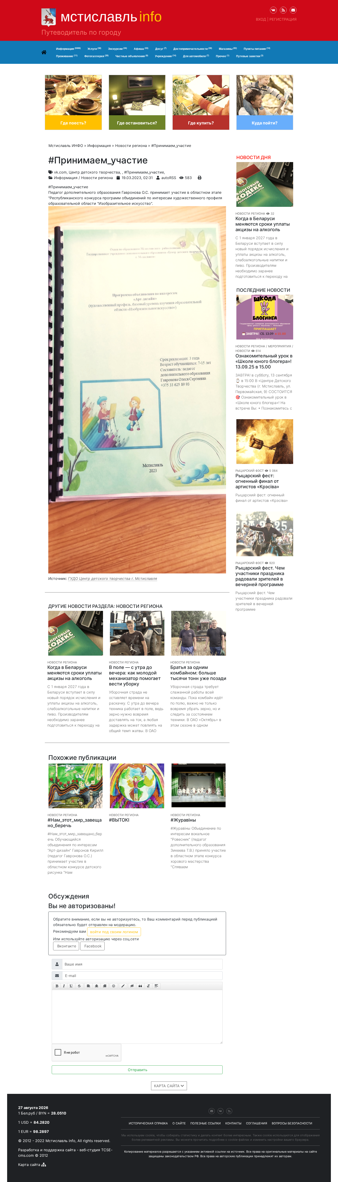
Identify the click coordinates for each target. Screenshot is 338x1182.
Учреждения (165, 56)
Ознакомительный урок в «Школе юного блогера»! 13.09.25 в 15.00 (263, 361)
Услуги (94, 49)
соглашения (256, 1123)
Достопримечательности (192, 49)
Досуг (160, 49)
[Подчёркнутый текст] (71, 986)
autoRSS (168, 177)
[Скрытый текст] (132, 986)
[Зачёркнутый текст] (79, 986)
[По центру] (96, 986)
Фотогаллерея (96, 56)
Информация (68, 49)
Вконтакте (66, 946)
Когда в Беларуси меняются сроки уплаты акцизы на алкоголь (262, 224)
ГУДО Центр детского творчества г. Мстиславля (112, 578)
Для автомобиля (196, 56)
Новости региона (97, 177)
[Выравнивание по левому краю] (88, 986)
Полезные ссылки (205, 1123)
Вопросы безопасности (292, 1123)
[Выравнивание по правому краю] (104, 986)
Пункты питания (257, 49)
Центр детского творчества (94, 172)
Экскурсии (117, 49)
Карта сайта (29, 1164)
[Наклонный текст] (63, 986)
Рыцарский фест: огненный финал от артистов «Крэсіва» (257, 481)
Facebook (92, 946)
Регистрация (283, 19)
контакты (233, 1123)
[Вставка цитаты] (140, 986)
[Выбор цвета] (123, 986)
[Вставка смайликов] (114, 986)
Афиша (141, 49)
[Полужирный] (57, 986)
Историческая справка (148, 1123)
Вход (261, 19)
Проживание (66, 56)
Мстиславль (111, 16)
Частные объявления (131, 56)
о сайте (179, 1123)
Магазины (228, 49)
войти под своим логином (114, 931)
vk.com (60, 172)
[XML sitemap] (43, 1164)
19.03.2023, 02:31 (137, 177)
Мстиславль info (60, 1140)
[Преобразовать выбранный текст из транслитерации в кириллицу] (148, 986)
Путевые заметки (249, 56)
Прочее (222, 56)
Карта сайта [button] (167, 1086)
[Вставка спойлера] (156, 986)
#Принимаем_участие (144, 172)
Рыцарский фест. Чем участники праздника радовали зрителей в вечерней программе (260, 576)
